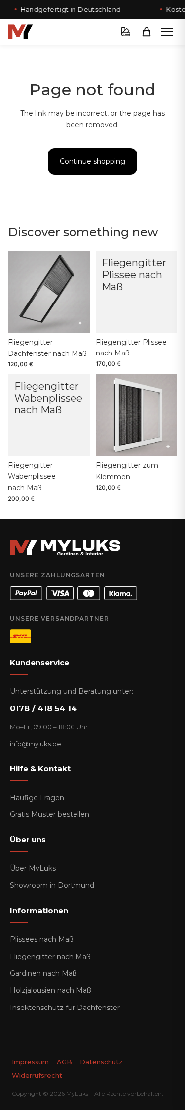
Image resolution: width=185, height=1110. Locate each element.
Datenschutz (101, 1062)
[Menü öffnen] (167, 32)
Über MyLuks (33, 868)
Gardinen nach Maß (43, 973)
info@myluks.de (35, 744)
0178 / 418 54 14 (43, 708)
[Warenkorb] (146, 32)
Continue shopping (92, 161)
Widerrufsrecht (37, 1075)
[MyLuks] (20, 32)
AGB (64, 1062)
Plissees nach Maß (42, 939)
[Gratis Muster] (126, 32)
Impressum (30, 1062)
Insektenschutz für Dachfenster (65, 1007)
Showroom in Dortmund (52, 885)
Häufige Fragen (37, 797)
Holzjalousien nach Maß (50, 990)
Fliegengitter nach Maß (50, 956)
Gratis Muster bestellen (49, 814)
